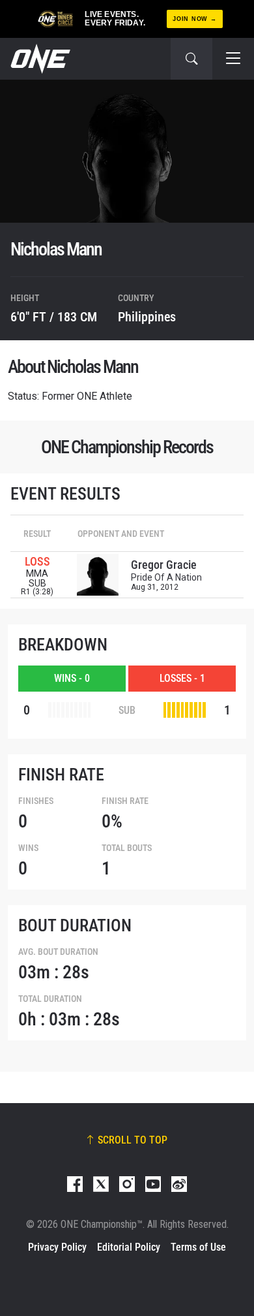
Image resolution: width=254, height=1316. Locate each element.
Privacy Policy (57, 1247)
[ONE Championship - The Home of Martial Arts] (39, 58)
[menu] (233, 58)
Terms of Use (198, 1247)
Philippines (147, 317)
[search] (191, 59)
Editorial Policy (128, 1247)
